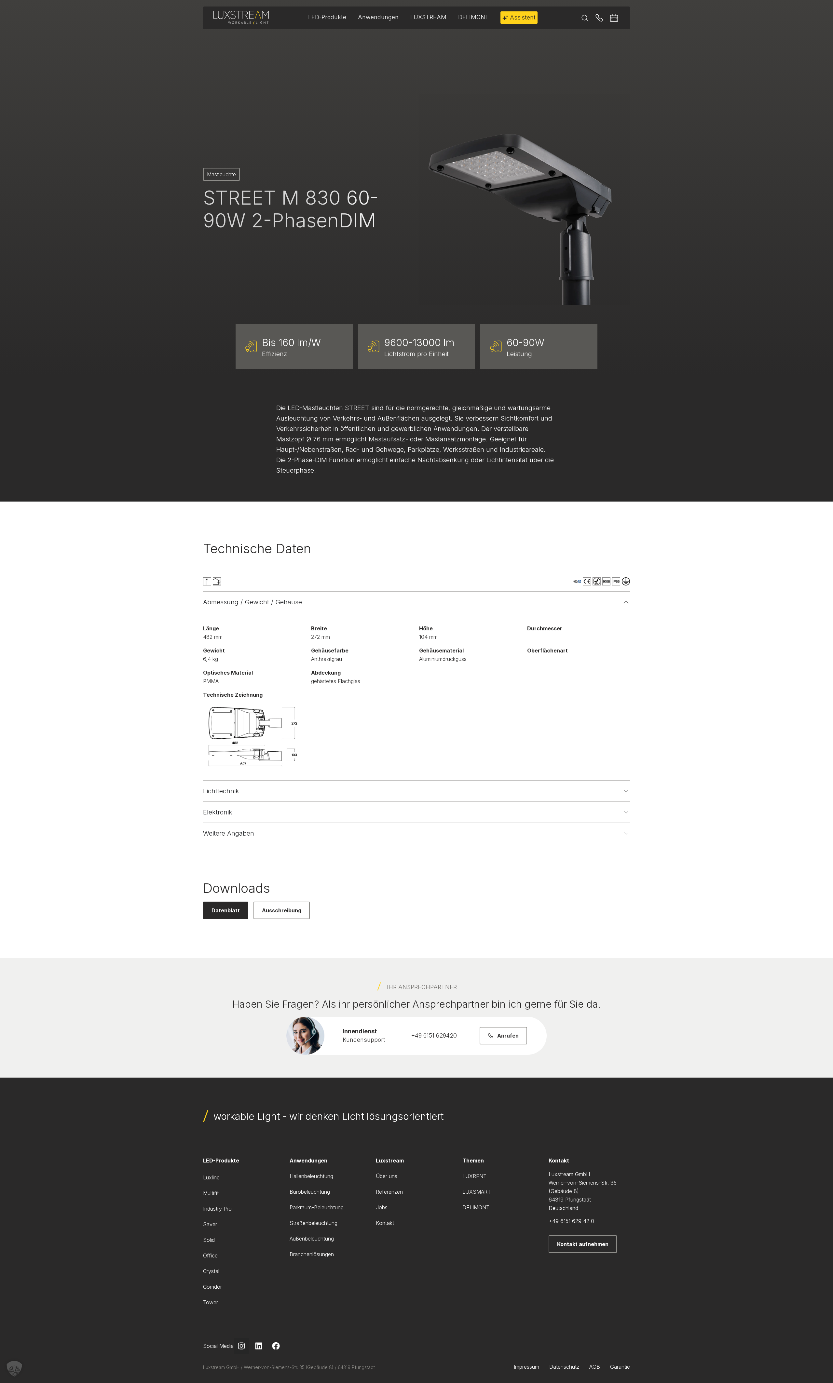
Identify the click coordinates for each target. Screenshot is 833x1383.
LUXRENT (474, 1176)
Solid (209, 1240)
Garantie (620, 1366)
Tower (210, 1302)
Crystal (211, 1271)
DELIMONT (475, 1207)
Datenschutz (564, 1366)
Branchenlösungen (312, 1254)
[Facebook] (276, 1346)
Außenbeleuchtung (312, 1238)
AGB (594, 1366)
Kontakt (385, 1223)
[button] (14, 1368)
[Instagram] (241, 1346)
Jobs (382, 1207)
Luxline (211, 1177)
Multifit (211, 1193)
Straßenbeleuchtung (313, 1223)
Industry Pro (217, 1208)
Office (210, 1255)
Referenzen (389, 1191)
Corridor (212, 1286)
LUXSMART (476, 1191)
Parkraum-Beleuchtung (317, 1207)
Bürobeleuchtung (310, 1191)
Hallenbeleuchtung (311, 1176)
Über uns (386, 1176)
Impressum (526, 1366)
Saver (210, 1224)
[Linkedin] (258, 1346)
